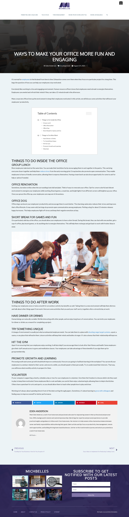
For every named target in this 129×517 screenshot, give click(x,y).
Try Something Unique (49, 141)
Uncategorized (65, 66)
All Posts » (33, 435)
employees (26, 79)
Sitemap (56, 512)
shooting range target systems (99, 332)
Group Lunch (47, 123)
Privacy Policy (45, 512)
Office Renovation (48, 125)
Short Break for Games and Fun (52, 131)
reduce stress (45, 171)
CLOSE (88, 113)
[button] (107, 15)
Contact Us (33, 512)
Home (15, 512)
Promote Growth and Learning (52, 146)
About (23, 512)
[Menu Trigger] (121, 3)
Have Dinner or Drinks (49, 138)
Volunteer (46, 149)
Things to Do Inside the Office (51, 120)
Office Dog (46, 128)
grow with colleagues (102, 391)
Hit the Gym (46, 143)
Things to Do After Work (50, 135)
